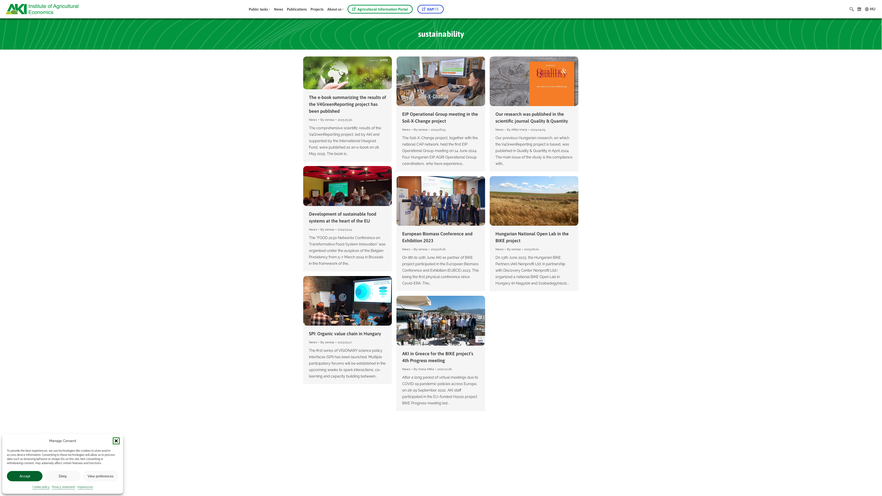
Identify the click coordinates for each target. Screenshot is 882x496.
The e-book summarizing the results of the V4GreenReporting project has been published (347, 104)
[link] (859, 9)
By (327, 119)
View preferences (101, 476)
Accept (25, 476)
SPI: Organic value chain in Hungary (345, 333)
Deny (63, 476)
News (313, 119)
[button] (116, 441)
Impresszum (85, 487)
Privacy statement (63, 487)
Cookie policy (41, 487)
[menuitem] (259, 9)
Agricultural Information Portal (382, 9)
